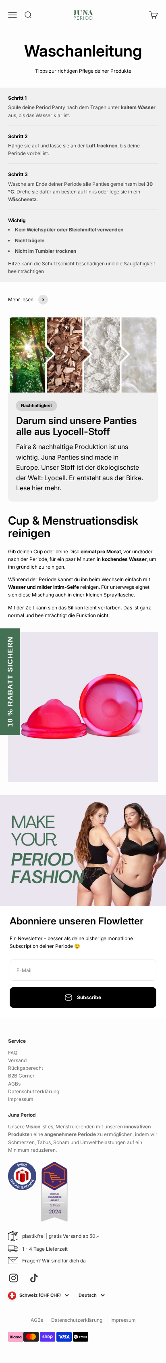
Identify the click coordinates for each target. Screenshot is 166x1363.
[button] (10, 681)
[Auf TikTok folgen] (34, 1278)
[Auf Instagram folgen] (13, 1278)
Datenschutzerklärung (33, 1091)
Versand (17, 1060)
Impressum (20, 1099)
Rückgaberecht (25, 1068)
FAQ (12, 1053)
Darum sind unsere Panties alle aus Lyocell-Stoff (76, 426)
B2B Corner (21, 1076)
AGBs (14, 1084)
